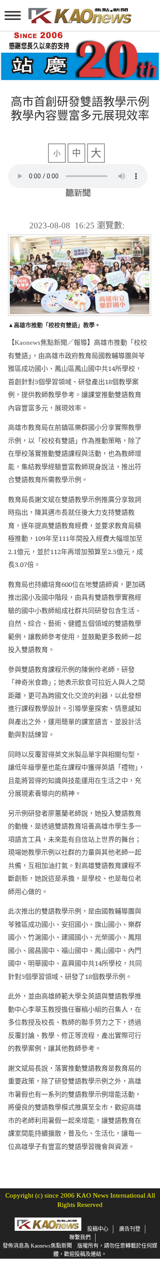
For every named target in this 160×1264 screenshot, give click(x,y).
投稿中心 (97, 1229)
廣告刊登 (129, 1229)
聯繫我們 (80, 1237)
